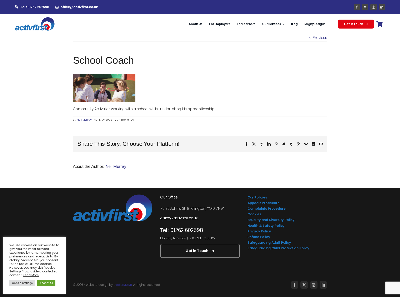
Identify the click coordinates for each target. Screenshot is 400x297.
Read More (31, 275)
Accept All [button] (46, 283)
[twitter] (365, 7)
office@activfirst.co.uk (179, 218)
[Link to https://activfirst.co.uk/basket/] (379, 24)
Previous (320, 37)
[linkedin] (382, 7)
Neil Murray (84, 120)
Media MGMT (123, 285)
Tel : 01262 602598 (181, 230)
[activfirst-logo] (35, 18)
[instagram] (373, 7)
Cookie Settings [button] (22, 283)
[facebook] (357, 7)
